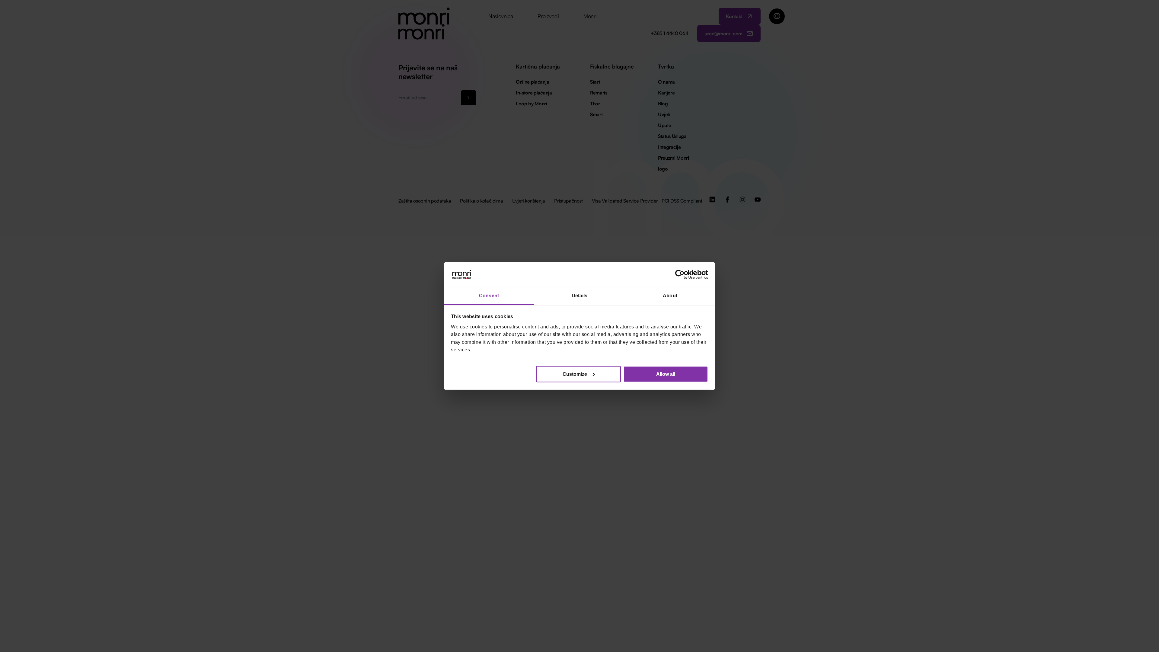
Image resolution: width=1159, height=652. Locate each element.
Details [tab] (580, 295)
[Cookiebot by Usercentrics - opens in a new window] (681, 275)
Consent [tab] (489, 295)
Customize (575, 373)
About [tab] (670, 295)
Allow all (665, 373)
